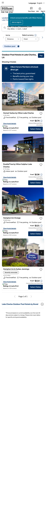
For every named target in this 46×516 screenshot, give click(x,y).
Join (37, 11)
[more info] (41, 120)
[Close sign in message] (43, 15)
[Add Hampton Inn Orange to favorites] (41, 218)
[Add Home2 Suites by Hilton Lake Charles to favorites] (41, 114)
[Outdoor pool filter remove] (18, 46)
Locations (5, 18)
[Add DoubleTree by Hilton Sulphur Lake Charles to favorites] (41, 165)
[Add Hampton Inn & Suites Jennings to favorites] (41, 270)
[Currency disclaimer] (35, 35)
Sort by (8, 35)
